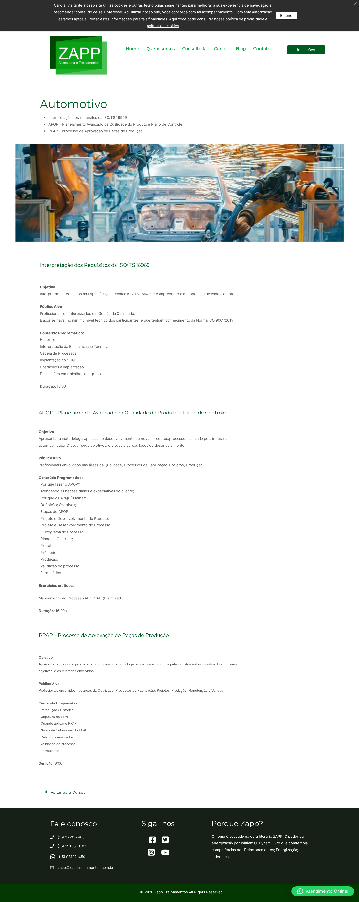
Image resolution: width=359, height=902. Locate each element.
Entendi (286, 15)
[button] (306, 49)
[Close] (355, 4)
